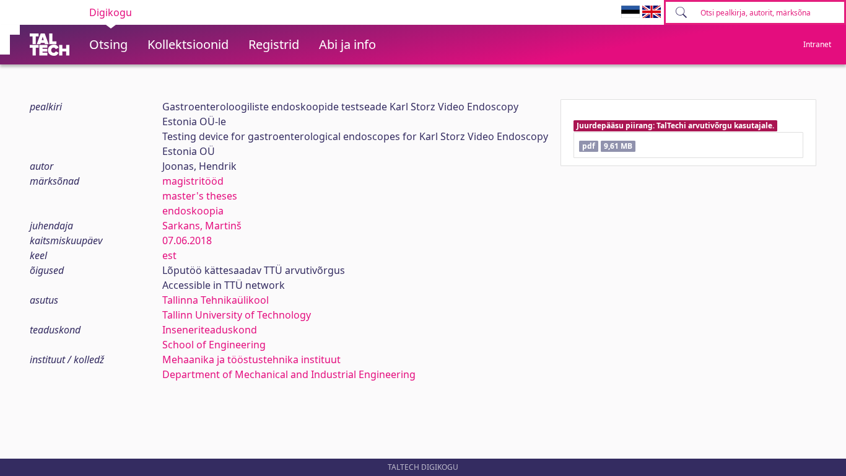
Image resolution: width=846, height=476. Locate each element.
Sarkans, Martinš (202, 225)
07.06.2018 (187, 240)
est (169, 255)
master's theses (199, 196)
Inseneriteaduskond (209, 330)
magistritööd (193, 181)
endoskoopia (193, 211)
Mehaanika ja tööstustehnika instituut (251, 359)
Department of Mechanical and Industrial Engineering (289, 374)
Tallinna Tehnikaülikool (215, 300)
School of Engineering (214, 344)
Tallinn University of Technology (236, 315)
